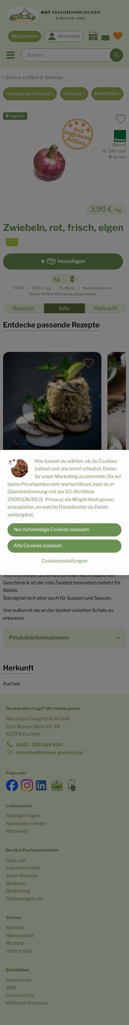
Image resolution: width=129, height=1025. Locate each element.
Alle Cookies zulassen (38, 545)
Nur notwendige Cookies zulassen (51, 529)
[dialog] (64, 512)
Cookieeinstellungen (64, 561)
